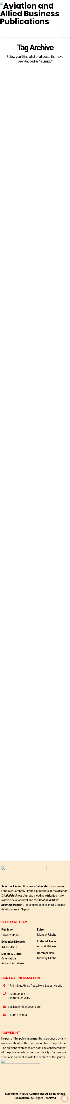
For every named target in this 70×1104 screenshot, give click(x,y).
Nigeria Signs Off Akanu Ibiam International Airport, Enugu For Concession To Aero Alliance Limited (33, 141)
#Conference (10, 321)
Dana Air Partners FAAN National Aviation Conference (33, 276)
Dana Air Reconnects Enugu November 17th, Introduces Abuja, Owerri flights (34, 790)
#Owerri (7, 328)
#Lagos (57, 321)
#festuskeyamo (24, 203)
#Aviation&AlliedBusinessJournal (21, 838)
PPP (37, 210)
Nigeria (25, 210)
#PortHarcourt (25, 328)
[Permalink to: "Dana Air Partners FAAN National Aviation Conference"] (35, 240)
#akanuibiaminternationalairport (43, 197)
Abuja (43, 328)
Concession (9, 210)
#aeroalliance (11, 197)
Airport (6, 335)
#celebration (23, 457)
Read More (14, 183)
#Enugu (7, 203)
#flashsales (9, 464)
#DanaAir (28, 321)
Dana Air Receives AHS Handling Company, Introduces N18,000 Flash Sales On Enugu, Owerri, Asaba (32, 406)
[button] (66, 33)
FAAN (34, 335)
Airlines (56, 328)
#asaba (6, 457)
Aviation (21, 335)
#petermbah (44, 203)
